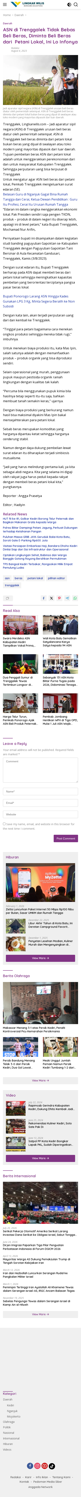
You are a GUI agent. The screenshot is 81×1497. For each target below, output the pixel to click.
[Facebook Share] (44, 598)
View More (39, 958)
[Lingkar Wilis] (27, 4)
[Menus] (5, 4)
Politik (7, 1427)
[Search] (76, 4)
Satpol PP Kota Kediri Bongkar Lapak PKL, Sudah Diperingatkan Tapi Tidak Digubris (50, 1142)
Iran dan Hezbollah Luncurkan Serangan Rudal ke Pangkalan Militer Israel (35, 1274)
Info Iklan (42, 1477)
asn (7, 578)
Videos (7, 1449)
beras (18, 578)
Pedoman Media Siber (47, 1481)
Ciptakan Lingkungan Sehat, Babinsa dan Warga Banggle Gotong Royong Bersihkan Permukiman (35, 556)
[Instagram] (37, 1466)
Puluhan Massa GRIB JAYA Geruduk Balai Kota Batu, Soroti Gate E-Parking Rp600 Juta (36, 538)
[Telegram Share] (67, 598)
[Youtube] (44, 1466)
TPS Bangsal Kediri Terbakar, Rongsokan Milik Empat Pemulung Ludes (38, 565)
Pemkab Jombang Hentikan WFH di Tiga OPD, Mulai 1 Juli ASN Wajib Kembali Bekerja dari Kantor (60, 720)
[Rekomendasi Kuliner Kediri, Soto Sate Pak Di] (16, 1126)
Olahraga (9, 1422)
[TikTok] (52, 1466)
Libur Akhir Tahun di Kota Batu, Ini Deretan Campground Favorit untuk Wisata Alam (51, 925)
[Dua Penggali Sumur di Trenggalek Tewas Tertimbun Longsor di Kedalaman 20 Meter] (20, 664)
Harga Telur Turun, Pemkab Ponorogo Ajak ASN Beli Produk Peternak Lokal (19, 720)
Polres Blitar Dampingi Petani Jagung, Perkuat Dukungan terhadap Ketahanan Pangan (40, 529)
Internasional (11, 1438)
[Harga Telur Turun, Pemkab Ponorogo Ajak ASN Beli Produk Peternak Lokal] (20, 703)
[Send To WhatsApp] (75, 598)
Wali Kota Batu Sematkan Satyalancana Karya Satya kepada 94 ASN (59, 642)
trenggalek (12, 585)
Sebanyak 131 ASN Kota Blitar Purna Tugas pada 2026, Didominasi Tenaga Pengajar (59, 681)
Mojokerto (13, 1416)
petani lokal (35, 578)
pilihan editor (56, 578)
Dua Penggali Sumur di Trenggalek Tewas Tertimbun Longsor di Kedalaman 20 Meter (18, 681)
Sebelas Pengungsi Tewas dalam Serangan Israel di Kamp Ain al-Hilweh (36, 1302)
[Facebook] (30, 1466)
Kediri (10, 1405)
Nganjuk (12, 1411)
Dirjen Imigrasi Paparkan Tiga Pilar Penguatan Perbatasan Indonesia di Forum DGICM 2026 (33, 1246)
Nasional (8, 1433)
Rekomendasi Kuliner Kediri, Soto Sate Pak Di (50, 1125)
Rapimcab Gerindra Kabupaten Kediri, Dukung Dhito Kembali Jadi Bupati (51, 1107)
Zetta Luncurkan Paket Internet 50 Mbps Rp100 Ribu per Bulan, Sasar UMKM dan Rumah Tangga (40, 911)
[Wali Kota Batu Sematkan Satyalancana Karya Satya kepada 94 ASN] (60, 625)
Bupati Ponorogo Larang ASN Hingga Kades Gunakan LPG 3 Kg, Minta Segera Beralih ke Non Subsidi (39, 301)
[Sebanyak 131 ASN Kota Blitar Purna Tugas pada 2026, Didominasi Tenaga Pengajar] (60, 664)
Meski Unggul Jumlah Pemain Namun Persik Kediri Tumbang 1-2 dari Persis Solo (58, 1064)
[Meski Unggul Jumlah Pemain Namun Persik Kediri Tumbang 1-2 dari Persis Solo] (60, 1047)
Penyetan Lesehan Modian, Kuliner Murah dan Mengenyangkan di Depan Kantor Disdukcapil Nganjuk (52, 942)
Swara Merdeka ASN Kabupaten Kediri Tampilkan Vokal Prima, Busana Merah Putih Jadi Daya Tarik (19, 642)
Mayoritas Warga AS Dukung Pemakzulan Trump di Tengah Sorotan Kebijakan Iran (36, 1261)
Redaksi (15, 48)
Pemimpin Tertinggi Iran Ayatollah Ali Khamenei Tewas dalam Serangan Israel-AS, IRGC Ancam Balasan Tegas (39, 1289)
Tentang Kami (61, 1477)
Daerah (7, 23)
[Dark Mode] (69, 4)
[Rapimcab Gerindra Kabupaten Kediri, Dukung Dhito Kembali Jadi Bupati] (16, 1108)
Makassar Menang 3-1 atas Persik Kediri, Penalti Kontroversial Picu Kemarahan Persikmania (34, 1029)
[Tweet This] (51, 598)
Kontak (24, 1481)
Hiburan (8, 1444)
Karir (28, 1477)
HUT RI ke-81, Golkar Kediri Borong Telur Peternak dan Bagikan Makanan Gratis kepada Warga (38, 520)
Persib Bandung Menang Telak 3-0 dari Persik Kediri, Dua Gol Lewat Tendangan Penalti (19, 1064)
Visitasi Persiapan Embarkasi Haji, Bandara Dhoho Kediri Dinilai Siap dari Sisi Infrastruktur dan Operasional (40, 547)
